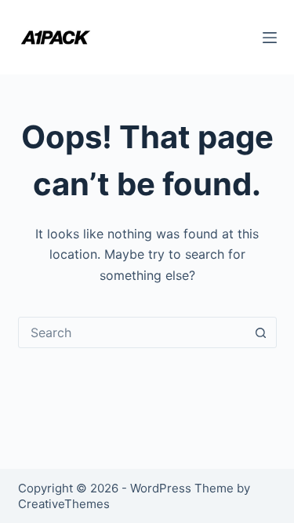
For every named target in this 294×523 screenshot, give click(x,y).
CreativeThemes (64, 503)
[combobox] (132, 332)
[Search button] (261, 332)
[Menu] (270, 38)
